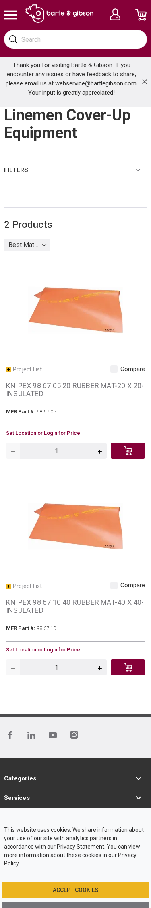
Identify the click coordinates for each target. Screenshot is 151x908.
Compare (132, 369)
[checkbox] (114, 369)
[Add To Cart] (128, 451)
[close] (144, 81)
